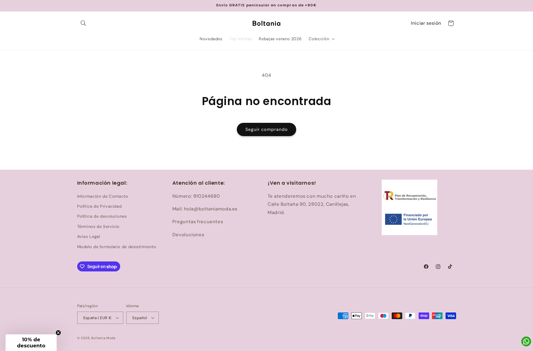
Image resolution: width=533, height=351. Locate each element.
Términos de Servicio (98, 226)
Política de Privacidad (99, 206)
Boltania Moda (103, 338)
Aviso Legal (88, 236)
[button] (83, 23)
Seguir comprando (266, 129)
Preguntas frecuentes (197, 221)
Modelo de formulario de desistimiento (116, 247)
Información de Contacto (103, 196)
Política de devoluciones (102, 216)
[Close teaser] (58, 332)
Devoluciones (188, 235)
